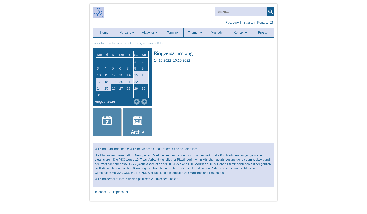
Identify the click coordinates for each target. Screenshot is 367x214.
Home (104, 32)
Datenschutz (102, 192)
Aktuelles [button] (148, 32)
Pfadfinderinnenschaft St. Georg (124, 43)
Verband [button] (126, 32)
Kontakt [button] (239, 32)
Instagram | (249, 22)
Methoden (217, 32)
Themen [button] (194, 32)
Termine (172, 32)
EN (272, 22)
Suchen (270, 11)
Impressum (120, 192)
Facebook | (233, 22)
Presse (263, 32)
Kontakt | (263, 22)
